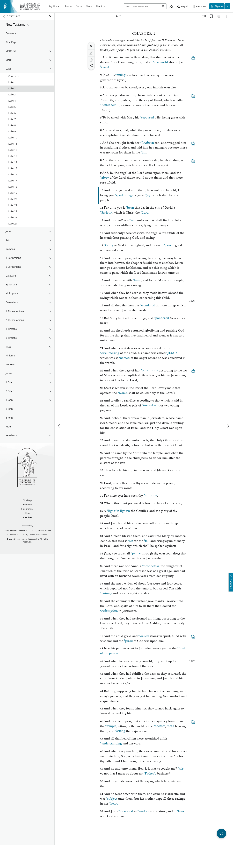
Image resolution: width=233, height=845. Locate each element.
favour (182, 811)
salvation (151, 496)
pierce (136, 553)
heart (114, 803)
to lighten (123, 511)
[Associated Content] (193, 58)
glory (105, 177)
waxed (144, 636)
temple (111, 726)
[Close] (91, 46)
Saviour (106, 212)
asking (120, 731)
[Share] (91, 65)
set (131, 541)
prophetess (151, 566)
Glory (109, 245)
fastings (106, 593)
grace (129, 641)
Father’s (150, 773)
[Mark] (91, 53)
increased (126, 811)
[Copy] (91, 60)
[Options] (226, 16)
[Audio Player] (221, 833)
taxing (121, 75)
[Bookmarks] (211, 16)
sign (133, 220)
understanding (111, 743)
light (111, 511)
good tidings (124, 195)
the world (161, 62)
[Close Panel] (50, 16)
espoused (147, 117)
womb (123, 393)
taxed (105, 67)
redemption (109, 611)
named (125, 358)
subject (112, 799)
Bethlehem (108, 105)
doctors (160, 726)
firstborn (148, 143)
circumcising (110, 353)
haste (137, 280)
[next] (228, 425)
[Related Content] (218, 16)
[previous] (59, 425)
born (130, 208)
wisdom (144, 811)
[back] (4, 16)
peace (169, 245)
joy (149, 195)
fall (147, 541)
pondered (162, 318)
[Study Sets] (203, 16)
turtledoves (151, 405)
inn (144, 152)
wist (181, 768)
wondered (148, 305)
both (171, 726)
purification (150, 370)
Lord (145, 212)
